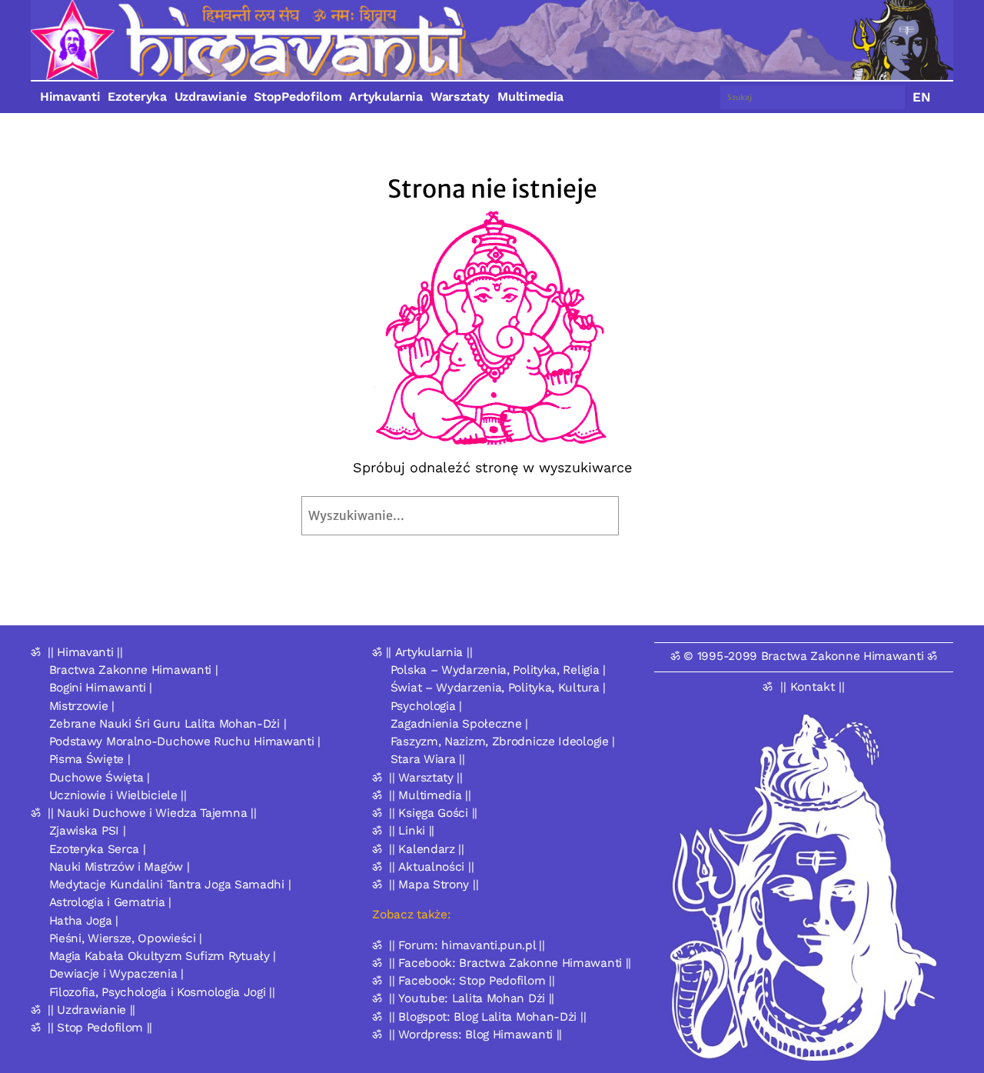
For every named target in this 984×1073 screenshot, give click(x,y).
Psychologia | (426, 706)
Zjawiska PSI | (87, 831)
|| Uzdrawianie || (91, 1010)
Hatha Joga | (83, 921)
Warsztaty (460, 96)
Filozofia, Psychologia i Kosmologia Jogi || (162, 992)
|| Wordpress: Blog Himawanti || (475, 1034)
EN (922, 97)
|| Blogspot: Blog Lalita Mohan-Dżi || (487, 1017)
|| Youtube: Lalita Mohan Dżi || (471, 998)
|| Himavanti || (85, 652)
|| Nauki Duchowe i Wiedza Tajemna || (152, 813)
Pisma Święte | (90, 759)
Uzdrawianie (211, 96)
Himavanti (70, 96)
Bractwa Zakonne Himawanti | (133, 670)
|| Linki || (411, 831)
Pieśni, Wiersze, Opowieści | (126, 938)
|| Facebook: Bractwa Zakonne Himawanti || (510, 963)
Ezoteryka (137, 96)
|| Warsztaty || (426, 778)
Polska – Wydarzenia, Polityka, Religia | (498, 670)
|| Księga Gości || (433, 813)
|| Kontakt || (812, 687)
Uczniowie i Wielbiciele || (118, 795)
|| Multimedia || (429, 795)
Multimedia (530, 96)
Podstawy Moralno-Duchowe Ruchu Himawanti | (185, 741)
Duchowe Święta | (99, 778)
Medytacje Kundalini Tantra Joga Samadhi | (170, 884)
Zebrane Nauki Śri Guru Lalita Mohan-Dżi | (168, 724)
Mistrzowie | (82, 706)
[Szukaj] (655, 515)
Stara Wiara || (428, 759)
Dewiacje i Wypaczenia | (116, 974)
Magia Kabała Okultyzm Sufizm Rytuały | (163, 956)
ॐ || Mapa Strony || (425, 884)
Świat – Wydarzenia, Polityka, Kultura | (498, 688)
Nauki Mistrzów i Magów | (119, 867)
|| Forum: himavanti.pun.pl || (466, 945)
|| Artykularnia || (429, 652)
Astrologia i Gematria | (110, 902)
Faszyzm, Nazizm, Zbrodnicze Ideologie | (503, 741)
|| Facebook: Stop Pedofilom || (471, 981)
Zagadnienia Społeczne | (459, 724)
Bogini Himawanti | (101, 688)
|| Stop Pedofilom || (100, 1028)
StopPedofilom (297, 96)
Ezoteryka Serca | (97, 849)
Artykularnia (385, 96)
